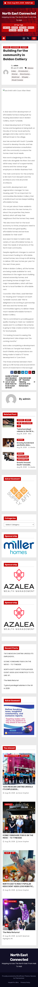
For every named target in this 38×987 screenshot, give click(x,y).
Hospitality (8, 804)
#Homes (14, 74)
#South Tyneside (17, 80)
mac (29, 434)
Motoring (31, 28)
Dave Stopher (23, 793)
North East (6, 28)
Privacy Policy (25, 982)
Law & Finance (27, 423)
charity (20, 30)
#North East (15, 77)
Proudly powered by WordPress (13, 976)
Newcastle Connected (11, 756)
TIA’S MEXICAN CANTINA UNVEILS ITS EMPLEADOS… (18, 788)
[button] (28, 38)
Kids (13, 853)
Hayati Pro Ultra (13, 982)
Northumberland (23, 459)
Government (15, 47)
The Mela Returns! (11, 680)
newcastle (22, 28)
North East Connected (19, 13)
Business (15, 28)
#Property (25, 77)
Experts (28, 420)
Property (24, 47)
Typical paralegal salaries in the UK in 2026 (25, 431)
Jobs (19, 423)
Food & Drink (24, 756)
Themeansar (19, 978)
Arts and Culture (10, 901)
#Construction (23, 71)
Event (26, 30)
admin (16, 65)
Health (7, 853)
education (12, 30)
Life (19, 426)
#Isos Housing (24, 74)
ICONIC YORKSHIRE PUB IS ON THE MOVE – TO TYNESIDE (18, 836)
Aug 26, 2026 (22, 434)
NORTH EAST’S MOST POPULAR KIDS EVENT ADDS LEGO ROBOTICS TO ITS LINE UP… (19, 672)
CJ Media (31, 447)
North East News (23, 456)
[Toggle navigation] (24, 38)
